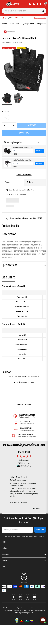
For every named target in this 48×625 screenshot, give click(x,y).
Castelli (8, 42)
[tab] (8, 278)
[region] (24, 489)
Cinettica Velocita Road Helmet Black (22, 160)
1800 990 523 (37, 218)
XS (5, 117)
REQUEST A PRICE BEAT (24, 175)
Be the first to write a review (24, 382)
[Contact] (34, 4)
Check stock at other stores (16, 194)
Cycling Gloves (28, 24)
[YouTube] (34, 597)
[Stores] (37, 4)
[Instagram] (20, 597)
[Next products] (43, 142)
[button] (24, 381)
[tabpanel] (24, 323)
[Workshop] (30, 4)
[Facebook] (13, 597)
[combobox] (24, 11)
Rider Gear (14, 24)
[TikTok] (27, 597)
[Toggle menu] (3, 4)
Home (4, 24)
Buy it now (24, 133)
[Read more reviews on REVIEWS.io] (24, 467)
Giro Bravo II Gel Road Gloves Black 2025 (23, 147)
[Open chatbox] (43, 620)
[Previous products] (38, 142)
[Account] (40, 4)
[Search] (42, 10)
